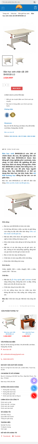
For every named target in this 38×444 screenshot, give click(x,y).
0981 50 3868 (31, 136)
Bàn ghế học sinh (23, 13)
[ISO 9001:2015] (7, 116)
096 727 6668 (22, 136)
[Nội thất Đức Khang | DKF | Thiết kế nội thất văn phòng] (19, 7)
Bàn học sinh (8, 153)
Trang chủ (6, 13)
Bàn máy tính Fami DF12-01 (28, 333)
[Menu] (3, 8)
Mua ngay (17, 88)
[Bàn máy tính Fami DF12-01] (28, 322)
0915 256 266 (13, 136)
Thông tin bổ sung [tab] (13, 149)
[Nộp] (34, 2)
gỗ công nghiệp (16, 279)
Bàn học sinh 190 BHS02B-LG (9, 333)
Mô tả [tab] (4, 149)
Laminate (28, 279)
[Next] (35, 326)
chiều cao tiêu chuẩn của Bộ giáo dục (17, 183)
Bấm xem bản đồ (9, 132)
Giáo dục (14, 13)
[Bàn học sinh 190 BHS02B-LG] (9, 322)
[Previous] (3, 326)
